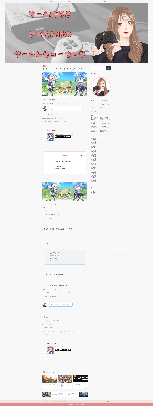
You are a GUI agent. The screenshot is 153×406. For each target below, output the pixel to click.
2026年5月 (93, 139)
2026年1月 (93, 145)
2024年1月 (93, 166)
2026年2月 (93, 143)
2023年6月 (93, 174)
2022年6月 (93, 183)
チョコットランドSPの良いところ (58, 166)
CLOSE (81, 155)
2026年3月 (93, 142)
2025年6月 (93, 153)
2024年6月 (93, 159)
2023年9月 (93, 170)
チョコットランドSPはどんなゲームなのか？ (60, 161)
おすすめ (60, 1)
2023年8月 (93, 171)
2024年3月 (93, 163)
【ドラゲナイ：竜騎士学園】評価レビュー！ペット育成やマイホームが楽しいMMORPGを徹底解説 (100, 121)
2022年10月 (93, 179)
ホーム (45, 1)
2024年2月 (93, 164)
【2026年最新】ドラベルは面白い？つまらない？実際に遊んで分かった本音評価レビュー (100, 127)
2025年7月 (93, 151)
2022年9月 (93, 180)
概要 (51, 159)
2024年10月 (93, 154)
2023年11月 (93, 167)
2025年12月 (93, 146)
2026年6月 (93, 138)
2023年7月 (93, 172)
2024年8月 (93, 156)
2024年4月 (93, 162)
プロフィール (53, 1)
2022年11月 (93, 177)
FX (91, 188)
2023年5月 (93, 175)
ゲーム (44, 66)
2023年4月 (93, 176)
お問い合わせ (68, 1)
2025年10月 (93, 149)
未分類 (92, 194)
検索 (92, 65)
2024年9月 (93, 155)
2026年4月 (93, 141)
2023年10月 (93, 168)
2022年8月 (93, 181)
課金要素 (52, 164)
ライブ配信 (93, 192)
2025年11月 (93, 147)
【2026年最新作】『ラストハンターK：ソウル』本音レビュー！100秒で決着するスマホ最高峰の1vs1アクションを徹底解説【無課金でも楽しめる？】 (100, 131)
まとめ (52, 171)
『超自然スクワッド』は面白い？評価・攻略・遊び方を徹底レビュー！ (100, 124)
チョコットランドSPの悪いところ (58, 168)
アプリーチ (75, 134)
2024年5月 (93, 160)
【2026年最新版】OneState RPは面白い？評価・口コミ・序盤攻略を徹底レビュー (100, 118)
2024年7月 (93, 158)
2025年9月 (93, 150)
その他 (92, 190)
